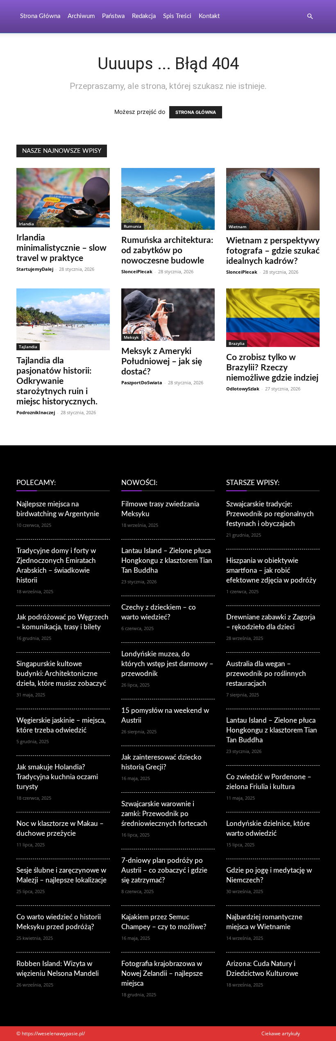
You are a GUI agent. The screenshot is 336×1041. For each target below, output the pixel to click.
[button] (310, 16)
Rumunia (132, 226)
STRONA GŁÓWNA (195, 112)
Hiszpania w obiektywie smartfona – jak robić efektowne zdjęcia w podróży (271, 570)
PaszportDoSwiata (141, 382)
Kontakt (209, 16)
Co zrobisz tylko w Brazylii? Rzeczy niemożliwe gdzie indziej (272, 367)
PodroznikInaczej (35, 412)
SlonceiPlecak (136, 271)
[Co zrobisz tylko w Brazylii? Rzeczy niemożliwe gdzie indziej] (273, 317)
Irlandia (26, 224)
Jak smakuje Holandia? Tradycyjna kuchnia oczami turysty (57, 777)
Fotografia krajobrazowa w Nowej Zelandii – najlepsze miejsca (162, 973)
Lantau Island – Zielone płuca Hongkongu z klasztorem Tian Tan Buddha (166, 560)
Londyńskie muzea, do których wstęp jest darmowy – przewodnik (167, 664)
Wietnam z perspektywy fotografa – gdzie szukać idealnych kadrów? (273, 250)
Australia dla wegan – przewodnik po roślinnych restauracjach (266, 673)
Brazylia (237, 343)
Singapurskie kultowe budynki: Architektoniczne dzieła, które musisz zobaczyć (61, 673)
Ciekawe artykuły (280, 1033)
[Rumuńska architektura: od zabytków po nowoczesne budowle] (168, 199)
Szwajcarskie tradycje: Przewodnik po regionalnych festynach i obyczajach (270, 514)
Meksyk (131, 337)
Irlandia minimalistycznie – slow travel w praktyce (61, 248)
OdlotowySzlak (242, 389)
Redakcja (144, 16)
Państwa (113, 16)
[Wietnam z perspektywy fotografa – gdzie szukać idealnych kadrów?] (273, 199)
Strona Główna (40, 16)
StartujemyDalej (34, 269)
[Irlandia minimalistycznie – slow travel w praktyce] (63, 197)
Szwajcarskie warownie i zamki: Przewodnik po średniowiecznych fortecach (164, 814)
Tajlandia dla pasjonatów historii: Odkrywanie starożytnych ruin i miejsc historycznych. (57, 381)
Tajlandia (28, 346)
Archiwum (81, 16)
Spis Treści (177, 16)
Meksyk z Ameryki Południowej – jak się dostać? (161, 361)
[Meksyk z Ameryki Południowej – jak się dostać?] (168, 314)
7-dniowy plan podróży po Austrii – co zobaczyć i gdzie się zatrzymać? (164, 870)
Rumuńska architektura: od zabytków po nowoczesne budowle (167, 250)
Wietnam (238, 226)
